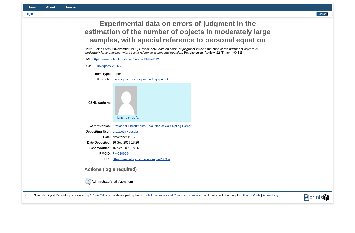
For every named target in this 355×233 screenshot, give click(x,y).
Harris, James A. (127, 117)
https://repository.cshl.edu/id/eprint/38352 (141, 159)
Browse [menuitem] (70, 7)
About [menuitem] (50, 7)
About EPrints (251, 195)
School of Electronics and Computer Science (169, 195)
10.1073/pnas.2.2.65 (106, 66)
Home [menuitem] (32, 7)
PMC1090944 (122, 153)
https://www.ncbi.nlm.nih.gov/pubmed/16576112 (125, 59)
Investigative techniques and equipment (140, 79)
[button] (88, 181)
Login (29, 14)
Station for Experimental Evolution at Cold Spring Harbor (152, 126)
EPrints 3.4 (97, 195)
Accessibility (270, 195)
